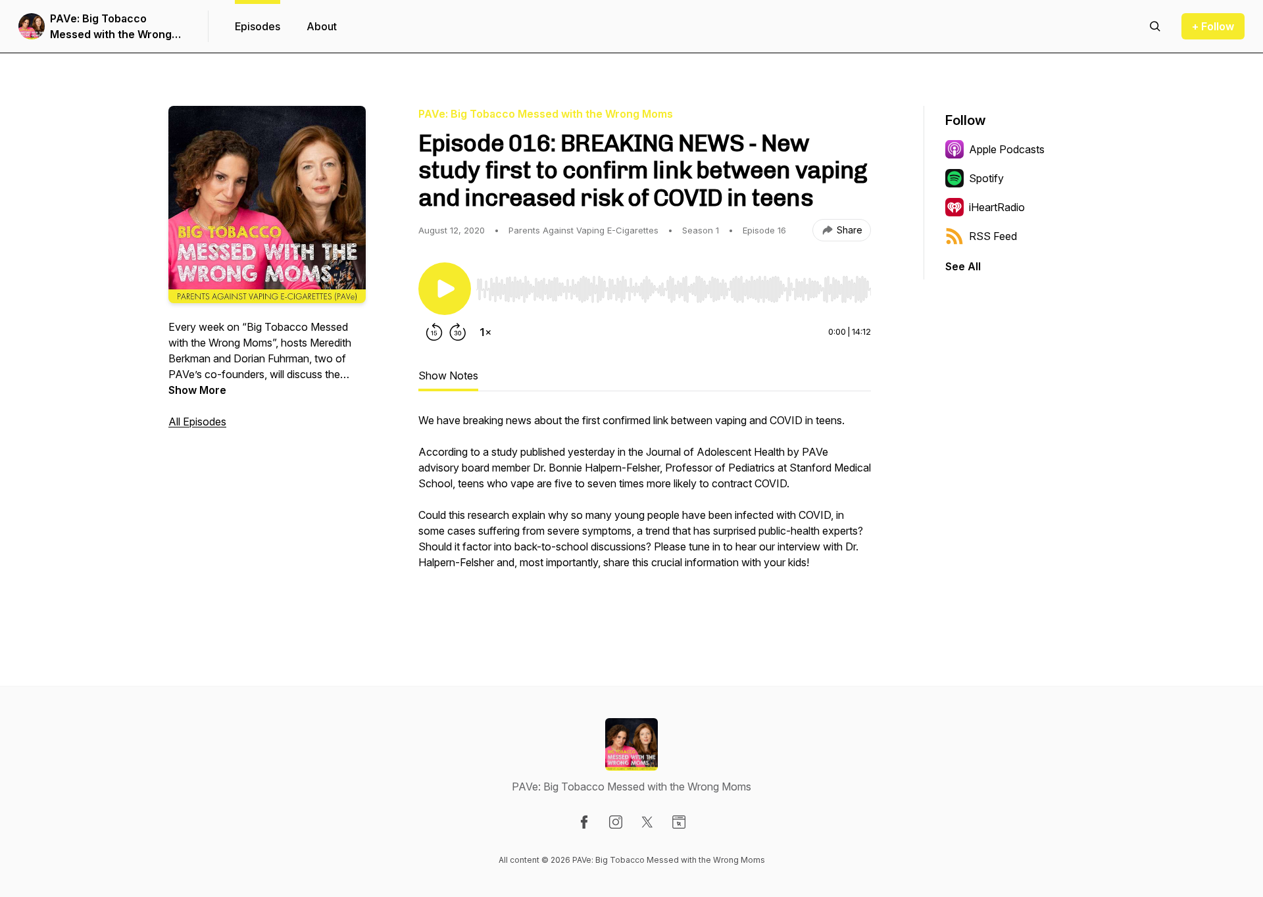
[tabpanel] (644, 512)
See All (963, 266)
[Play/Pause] (444, 288)
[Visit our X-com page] (647, 822)
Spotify (986, 178)
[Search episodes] (1155, 26)
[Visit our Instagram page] (615, 822)
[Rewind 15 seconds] (434, 332)
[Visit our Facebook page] (584, 822)
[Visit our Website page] (678, 822)
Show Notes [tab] (448, 375)
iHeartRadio (997, 207)
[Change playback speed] (485, 332)
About (322, 26)
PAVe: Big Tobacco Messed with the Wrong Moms (111, 27)
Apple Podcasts (1007, 149)
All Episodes (197, 421)
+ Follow (1213, 26)
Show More (197, 390)
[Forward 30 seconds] (458, 332)
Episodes (257, 26)
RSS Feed (993, 236)
